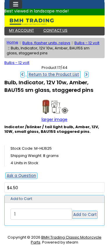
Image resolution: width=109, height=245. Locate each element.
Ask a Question (21, 175)
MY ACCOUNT (21, 30)
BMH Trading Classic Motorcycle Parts (66, 240)
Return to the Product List (54, 74)
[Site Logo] (54, 21)
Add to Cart (85, 214)
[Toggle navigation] (15, 4)
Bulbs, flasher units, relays (46, 43)
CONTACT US (55, 30)
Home (12, 42)
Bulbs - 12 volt (86, 43)
